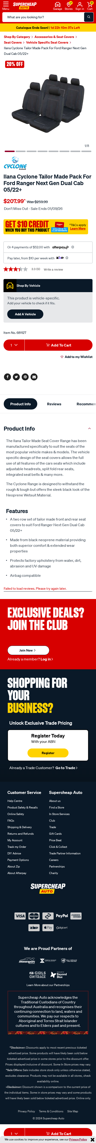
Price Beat (55, 840)
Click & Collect (58, 847)
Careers (53, 860)
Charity (53, 873)
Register (48, 753)
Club (52, 821)
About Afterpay (16, 873)
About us (55, 801)
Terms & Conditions (51, 1111)
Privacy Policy (78, 1139)
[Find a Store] (69, 4)
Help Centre (14, 801)
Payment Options (18, 860)
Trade (52, 827)
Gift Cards (55, 834)
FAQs (10, 821)
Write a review (53, 269)
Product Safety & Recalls (22, 807)
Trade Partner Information (65, 853)
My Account (14, 840)
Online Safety (15, 814)
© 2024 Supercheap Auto (48, 1118)
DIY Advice (14, 853)
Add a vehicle (25, 314)
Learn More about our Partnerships (48, 985)
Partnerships (57, 866)
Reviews (54, 404)
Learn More (78, 228)
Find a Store (56, 807)
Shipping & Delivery (19, 827)
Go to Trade (65, 767)
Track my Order (16, 847)
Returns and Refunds (20, 834)
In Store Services (59, 814)
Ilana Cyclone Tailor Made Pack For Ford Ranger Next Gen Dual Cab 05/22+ (45, 51)
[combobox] (13, 345)
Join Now (26, 650)
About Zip (13, 866)
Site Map (72, 1111)
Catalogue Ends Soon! (48, 27)
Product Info (20, 404)
